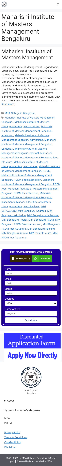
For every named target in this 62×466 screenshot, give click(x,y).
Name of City (12, 309)
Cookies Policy (12, 442)
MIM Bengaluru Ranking (41, 228)
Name (8, 268)
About (10, 400)
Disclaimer (10, 447)
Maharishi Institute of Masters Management (27, 54)
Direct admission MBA (40, 461)
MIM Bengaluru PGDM (41, 219)
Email (8, 278)
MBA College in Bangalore (20, 113)
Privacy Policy (12, 432)
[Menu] (57, 4)
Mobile (8, 288)
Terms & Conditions (15, 437)
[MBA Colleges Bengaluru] (4, 4)
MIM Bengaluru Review (14, 233)
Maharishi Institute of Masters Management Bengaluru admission (26, 131)
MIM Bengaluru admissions (42, 215)
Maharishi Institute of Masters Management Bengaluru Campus (28, 144)
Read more (7, 104)
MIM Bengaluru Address (32, 210)
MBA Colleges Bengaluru (35, 458)
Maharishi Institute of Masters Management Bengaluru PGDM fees (30, 184)
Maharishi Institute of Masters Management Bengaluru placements (26, 197)
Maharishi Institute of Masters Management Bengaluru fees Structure (29, 157)
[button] (42, 258)
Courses (9, 298)
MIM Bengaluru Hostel (14, 219)
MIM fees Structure (40, 233)
